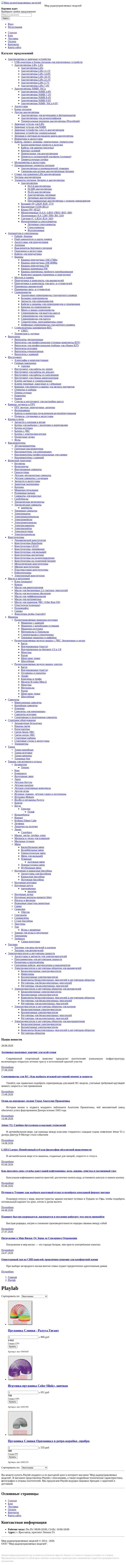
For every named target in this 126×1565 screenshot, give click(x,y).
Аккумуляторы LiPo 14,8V (36, 73)
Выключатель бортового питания (33, 248)
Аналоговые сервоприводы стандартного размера (49, 295)
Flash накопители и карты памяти (33, 239)
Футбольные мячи (31, 867)
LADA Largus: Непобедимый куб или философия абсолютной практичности (46, 1149)
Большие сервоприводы (34, 298)
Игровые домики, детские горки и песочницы (40, 794)
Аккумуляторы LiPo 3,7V (35, 82)
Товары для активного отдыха (25, 761)
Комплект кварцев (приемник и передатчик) (46, 274)
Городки (25, 808)
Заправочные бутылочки (28, 723)
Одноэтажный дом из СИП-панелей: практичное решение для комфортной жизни (49, 1259)
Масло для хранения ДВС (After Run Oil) (37, 602)
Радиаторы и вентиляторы (29, 962)
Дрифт (24, 676)
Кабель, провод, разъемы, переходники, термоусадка (43, 141)
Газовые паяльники (25, 363)
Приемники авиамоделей (28, 286)
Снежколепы (21, 918)
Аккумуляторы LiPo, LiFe (28, 65)
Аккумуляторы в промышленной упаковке (45, 168)
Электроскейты (23, 528)
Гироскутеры (21, 472)
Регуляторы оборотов (33, 1033)
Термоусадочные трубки (34, 159)
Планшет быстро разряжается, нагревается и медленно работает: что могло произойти (52, 1216)
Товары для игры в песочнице (31, 932)
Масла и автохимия (19, 578)
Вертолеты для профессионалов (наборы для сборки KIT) (46, 345)
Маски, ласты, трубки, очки (30, 835)
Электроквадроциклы (26, 516)
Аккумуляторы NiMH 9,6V (36, 100)
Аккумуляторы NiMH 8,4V (36, 97)
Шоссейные (27, 661)
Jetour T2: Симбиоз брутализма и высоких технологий (33, 1125)
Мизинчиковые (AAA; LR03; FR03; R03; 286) (46, 212)
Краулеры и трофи (31, 678)
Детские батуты (23, 782)
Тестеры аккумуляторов (27, 177)
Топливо (13, 944)
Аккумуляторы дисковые (42, 194)
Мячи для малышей (32, 856)
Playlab (12, 1280)
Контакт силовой (30, 150)
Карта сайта (14, 47)
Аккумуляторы (29, 183)
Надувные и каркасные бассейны (33, 870)
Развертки (20, 395)
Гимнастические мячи (33, 853)
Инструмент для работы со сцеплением (36, 375)
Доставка (13, 38)
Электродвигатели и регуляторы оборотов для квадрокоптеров (49, 1021)
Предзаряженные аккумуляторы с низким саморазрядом (59, 200)
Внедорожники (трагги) (34, 646)
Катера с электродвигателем (30, 434)
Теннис (25, 767)
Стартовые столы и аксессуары (31, 740)
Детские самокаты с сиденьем (31, 478)
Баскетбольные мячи (32, 847)
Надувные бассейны (32, 879)
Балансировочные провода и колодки (42, 144)
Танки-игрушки (23, 752)
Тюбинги (19, 938)
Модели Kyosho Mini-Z (34, 681)
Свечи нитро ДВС (24, 735)
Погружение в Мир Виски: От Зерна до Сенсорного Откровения (39, 1238)
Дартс (17, 779)
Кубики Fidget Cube (25, 820)
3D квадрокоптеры (24, 445)
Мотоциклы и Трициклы (35, 631)
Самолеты (13, 699)
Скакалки (19, 909)
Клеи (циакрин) (23, 581)
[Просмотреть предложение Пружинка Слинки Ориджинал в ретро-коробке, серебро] (20, 1434)
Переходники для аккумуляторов (39, 153)
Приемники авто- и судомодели (32, 289)
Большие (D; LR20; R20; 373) (37, 203)
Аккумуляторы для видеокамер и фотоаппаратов (48, 115)
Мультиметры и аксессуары (29, 162)
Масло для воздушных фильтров (32, 593)
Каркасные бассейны (33, 876)
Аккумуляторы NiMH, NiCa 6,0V (39, 103)
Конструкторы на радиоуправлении (34, 557)
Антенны (19, 245)
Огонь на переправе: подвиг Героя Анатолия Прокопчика (35, 1101)
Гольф (31, 811)
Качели (18, 802)
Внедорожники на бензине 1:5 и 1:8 (41, 649)
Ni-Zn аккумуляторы (39, 192)
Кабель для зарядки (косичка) (37, 147)
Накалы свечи (22, 726)
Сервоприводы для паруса (36, 318)
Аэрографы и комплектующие (31, 360)
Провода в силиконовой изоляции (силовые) (46, 156)
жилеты (32, 891)
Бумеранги (20, 773)
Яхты (17, 439)
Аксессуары (21, 106)
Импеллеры (27, 974)
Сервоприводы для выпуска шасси (40, 313)
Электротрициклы (24, 534)
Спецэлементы (36, 227)
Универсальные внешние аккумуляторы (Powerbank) (50, 121)
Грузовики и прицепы (33, 673)
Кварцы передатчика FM (35, 265)
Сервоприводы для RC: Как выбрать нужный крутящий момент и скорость (46, 1076)
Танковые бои (22, 758)
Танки (11, 746)
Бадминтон (20, 764)
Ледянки (19, 823)
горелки (25, 366)
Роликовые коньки (24, 493)
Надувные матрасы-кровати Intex (33, 897)
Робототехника (22, 572)
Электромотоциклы (25, 522)
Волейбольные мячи (32, 850)
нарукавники (28, 888)
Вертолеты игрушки (25, 348)
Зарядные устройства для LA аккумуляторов (39, 130)
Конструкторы (16, 537)
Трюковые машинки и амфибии (39, 637)
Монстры (26, 652)
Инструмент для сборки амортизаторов (36, 377)
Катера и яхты (16, 419)
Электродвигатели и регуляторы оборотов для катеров (45, 1006)
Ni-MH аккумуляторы (40, 189)
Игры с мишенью (31, 929)
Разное (18, 398)
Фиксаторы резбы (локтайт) (30, 614)
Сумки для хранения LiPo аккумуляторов (37, 174)
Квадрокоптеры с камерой (29, 457)
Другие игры (21, 791)
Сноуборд (26, 832)
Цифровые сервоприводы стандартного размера (48, 324)
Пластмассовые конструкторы (31, 569)
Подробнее (7, 1067)
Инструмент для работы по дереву (33, 369)
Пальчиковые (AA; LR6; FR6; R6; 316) (42, 215)
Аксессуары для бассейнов (36, 873)
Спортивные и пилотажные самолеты (35, 717)
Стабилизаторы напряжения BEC (33, 327)
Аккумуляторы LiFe (32, 68)
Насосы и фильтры (24, 900)
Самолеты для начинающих (29, 711)
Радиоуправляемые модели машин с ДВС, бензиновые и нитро (49, 640)
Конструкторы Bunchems (28, 543)
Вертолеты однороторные (28, 351)
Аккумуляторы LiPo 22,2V (36, 79)
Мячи (17, 844)
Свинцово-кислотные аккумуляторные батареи (47, 171)
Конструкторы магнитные (29, 555)
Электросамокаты (24, 525)
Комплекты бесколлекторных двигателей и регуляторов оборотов (58, 980)
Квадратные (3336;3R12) (35, 206)
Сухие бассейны (23, 920)
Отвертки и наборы (25, 389)
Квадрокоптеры (16, 442)
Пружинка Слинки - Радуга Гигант (33, 1330)
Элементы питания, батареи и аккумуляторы (39, 180)
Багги (24, 643)
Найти (6, 18)
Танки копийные (23, 749)
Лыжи (17, 829)
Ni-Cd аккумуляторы (39, 186)
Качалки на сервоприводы (36, 307)
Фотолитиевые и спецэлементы (39, 221)
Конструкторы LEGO (26, 546)
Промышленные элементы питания (34, 165)
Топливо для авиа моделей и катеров (35, 947)
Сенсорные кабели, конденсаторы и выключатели (42, 965)
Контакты (13, 44)
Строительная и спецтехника (37, 634)
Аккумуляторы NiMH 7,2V (36, 94)
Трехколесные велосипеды (29, 501)
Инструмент (15, 357)
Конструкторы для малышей (30, 552)
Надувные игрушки (25, 882)
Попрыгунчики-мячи (33, 864)
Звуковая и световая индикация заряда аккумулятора (43, 135)
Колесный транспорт (19, 460)
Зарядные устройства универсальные (35, 132)
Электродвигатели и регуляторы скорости (31, 953)
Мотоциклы (27, 687)
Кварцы (18, 256)
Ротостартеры (22, 729)
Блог (10, 35)
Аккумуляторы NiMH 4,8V (36, 91)
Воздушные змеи (23, 776)
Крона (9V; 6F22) (30, 209)
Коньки (18, 817)
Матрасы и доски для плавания (31, 838)
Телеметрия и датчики (26, 333)
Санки (18, 906)
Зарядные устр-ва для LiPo (29, 124)
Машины (13, 617)
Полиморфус (21, 608)
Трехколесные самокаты (28, 504)
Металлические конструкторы (31, 563)
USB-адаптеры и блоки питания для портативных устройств (48, 62)
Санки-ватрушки (30, 941)
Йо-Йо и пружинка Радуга (29, 799)
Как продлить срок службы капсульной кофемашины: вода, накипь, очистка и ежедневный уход (58, 1171)
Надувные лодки (23, 894)
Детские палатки (23, 785)
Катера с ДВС (22, 431)
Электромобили (23, 519)
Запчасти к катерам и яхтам (29, 422)
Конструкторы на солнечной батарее (35, 560)
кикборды (26, 507)
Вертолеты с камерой (26, 354)
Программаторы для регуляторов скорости (38, 959)
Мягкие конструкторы (26, 566)
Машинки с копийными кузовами (40, 625)
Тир (16, 926)
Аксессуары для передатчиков (31, 242)
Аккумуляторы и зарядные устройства (29, 59)
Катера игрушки (23, 428)
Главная (12, 32)
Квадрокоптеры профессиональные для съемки (40, 454)
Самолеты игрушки (25, 714)
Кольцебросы (21, 814)
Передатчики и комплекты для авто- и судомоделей (43, 283)
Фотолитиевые (36, 230)
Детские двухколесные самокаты (32, 475)
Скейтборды (21, 498)
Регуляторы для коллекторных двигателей (44, 985)
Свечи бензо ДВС (24, 732)
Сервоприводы (22, 292)
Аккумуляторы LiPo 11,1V (36, 71)
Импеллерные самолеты (28, 702)
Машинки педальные (26, 490)
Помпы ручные (23, 392)
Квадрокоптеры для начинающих (33, 451)
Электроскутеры (23, 531)
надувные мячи (36, 861)
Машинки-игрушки (32, 628)
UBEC (24, 330)
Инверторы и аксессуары (28, 138)
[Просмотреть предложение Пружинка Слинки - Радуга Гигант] (20, 1324)
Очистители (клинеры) (27, 605)
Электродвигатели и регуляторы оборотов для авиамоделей (47, 968)
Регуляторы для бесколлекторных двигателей (46, 982)
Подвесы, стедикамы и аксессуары (33, 416)
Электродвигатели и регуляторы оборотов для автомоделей (47, 988)
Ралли (24, 655)
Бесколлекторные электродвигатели (41, 971)
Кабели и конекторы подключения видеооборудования (45, 413)
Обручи (25, 912)
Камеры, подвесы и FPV (21, 404)
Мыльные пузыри (24, 841)
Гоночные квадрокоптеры (28, 448)
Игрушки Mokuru (24, 797)
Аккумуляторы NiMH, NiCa (30, 88)
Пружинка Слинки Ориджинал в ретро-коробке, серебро (49, 1441)
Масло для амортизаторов (28, 587)
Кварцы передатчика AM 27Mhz (39, 259)
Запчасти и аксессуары (27, 481)
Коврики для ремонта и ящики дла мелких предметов (44, 386)
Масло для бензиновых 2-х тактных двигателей (41, 590)
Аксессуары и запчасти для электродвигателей (40, 956)
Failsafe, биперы (23, 236)
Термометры (21, 743)
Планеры (19, 708)
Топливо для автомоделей (28, 950)
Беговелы (19, 463)
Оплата (12, 41)
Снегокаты (20, 915)
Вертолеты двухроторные (28, 339)
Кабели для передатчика (28, 253)
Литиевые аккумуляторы (41, 197)
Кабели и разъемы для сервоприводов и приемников (50, 304)
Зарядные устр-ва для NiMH (30, 127)
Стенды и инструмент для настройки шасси (39, 401)
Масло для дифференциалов (30, 596)
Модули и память (24, 277)
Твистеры (19, 923)
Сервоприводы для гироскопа (37, 315)
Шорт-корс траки (30, 658)
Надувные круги (23, 885)
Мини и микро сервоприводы (37, 310)
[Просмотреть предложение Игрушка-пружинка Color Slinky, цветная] (20, 1379)
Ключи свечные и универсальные (33, 380)
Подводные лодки (24, 436)
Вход (10, 24)
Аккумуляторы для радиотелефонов (41, 118)
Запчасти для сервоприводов (37, 301)
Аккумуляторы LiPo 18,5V (36, 76)
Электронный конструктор (29, 575)
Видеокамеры (22, 410)
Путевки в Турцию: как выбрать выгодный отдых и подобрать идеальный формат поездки (55, 1192)
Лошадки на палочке (26, 826)
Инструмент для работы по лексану (34, 372)
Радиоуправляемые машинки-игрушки (36, 619)
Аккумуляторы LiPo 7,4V (35, 85)
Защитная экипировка (26, 484)
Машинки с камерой (32, 622)
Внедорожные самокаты (28, 469)
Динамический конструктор (30, 540)
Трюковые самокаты (25, 510)
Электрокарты (22, 513)
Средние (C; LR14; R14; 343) (37, 218)
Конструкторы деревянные (29, 549)
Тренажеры (20, 935)
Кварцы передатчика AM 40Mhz (39, 262)
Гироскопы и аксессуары (28, 251)
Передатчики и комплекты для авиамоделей (39, 280)
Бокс (17, 770)
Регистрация (15, 27)
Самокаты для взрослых (27, 496)
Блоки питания (22, 109)
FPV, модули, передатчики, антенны (34, 407)
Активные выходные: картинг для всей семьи (28, 1052)
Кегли (17, 805)
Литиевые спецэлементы (42, 224)
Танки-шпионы (23, 755)
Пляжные (26, 859)
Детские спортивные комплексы (32, 788)
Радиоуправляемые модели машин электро (38, 664)
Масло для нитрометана (27, 599)
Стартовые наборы (25, 738)
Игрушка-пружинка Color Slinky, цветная (38, 1385)
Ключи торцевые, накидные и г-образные (37, 383)
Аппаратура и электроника (23, 233)
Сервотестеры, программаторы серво (42, 321)
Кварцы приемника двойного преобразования (47, 271)
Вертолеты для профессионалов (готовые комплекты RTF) (47, 342)
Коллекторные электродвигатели (39, 977)
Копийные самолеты (26, 705)
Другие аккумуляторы (26, 112)
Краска (18, 584)
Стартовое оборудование (22, 720)
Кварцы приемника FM (34, 268)
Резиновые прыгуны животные (32, 903)
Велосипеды (21, 466)
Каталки (19, 487)
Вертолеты (14, 336)
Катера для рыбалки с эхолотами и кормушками (41, 425)
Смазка (18, 611)
